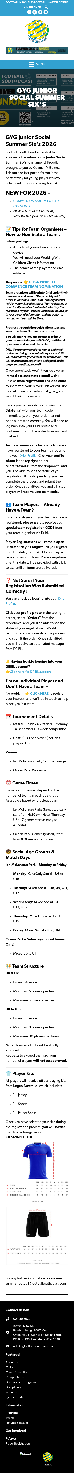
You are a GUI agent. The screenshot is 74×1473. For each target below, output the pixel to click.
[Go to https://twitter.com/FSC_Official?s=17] (40, 12)
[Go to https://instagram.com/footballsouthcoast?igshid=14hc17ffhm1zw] (34, 12)
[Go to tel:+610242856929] (37, 1319)
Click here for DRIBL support (30, 672)
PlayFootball (37, 2)
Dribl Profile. (29, 456)
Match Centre (58, 2)
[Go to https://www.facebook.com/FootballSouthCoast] (29, 12)
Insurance (33, 7)
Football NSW (16, 2)
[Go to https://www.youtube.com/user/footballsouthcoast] (45, 12)
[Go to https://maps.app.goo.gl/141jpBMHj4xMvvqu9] (37, 1333)
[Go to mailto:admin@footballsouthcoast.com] (37, 1346)
